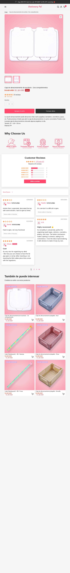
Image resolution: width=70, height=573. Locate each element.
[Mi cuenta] (61, 7)
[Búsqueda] (58, 7)
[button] (9, 95)
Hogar (6, 12)
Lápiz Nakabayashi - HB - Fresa (14, 391)
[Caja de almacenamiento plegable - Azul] (50, 299)
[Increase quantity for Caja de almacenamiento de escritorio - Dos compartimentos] (12, 104)
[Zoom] (60, 16)
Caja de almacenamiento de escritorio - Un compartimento (17, 316)
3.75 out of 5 (40, 162)
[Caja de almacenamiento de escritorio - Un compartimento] (20, 299)
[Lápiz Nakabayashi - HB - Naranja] (20, 338)
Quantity (7, 100)
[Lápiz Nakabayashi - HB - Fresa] (20, 375)
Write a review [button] (35, 181)
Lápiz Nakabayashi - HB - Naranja (14, 354)
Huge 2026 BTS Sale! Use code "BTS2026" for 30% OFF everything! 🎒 (36, 2)
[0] (64, 7)
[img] (7, 200)
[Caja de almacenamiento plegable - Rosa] (50, 338)
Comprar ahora (50, 111)
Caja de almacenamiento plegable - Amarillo (48, 391)
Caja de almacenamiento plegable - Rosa (47, 354)
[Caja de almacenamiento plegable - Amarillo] (50, 375)
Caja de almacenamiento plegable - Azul (47, 315)
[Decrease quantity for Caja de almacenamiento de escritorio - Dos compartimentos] (6, 104)
